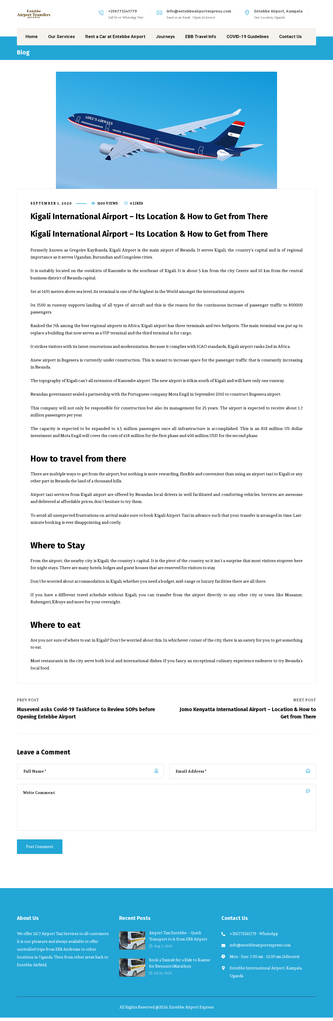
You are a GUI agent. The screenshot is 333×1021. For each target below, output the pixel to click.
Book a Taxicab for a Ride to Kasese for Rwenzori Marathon (179, 963)
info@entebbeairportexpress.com (198, 11)
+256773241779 (122, 11)
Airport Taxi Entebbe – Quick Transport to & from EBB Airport (178, 936)
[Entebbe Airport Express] (34, 14)
